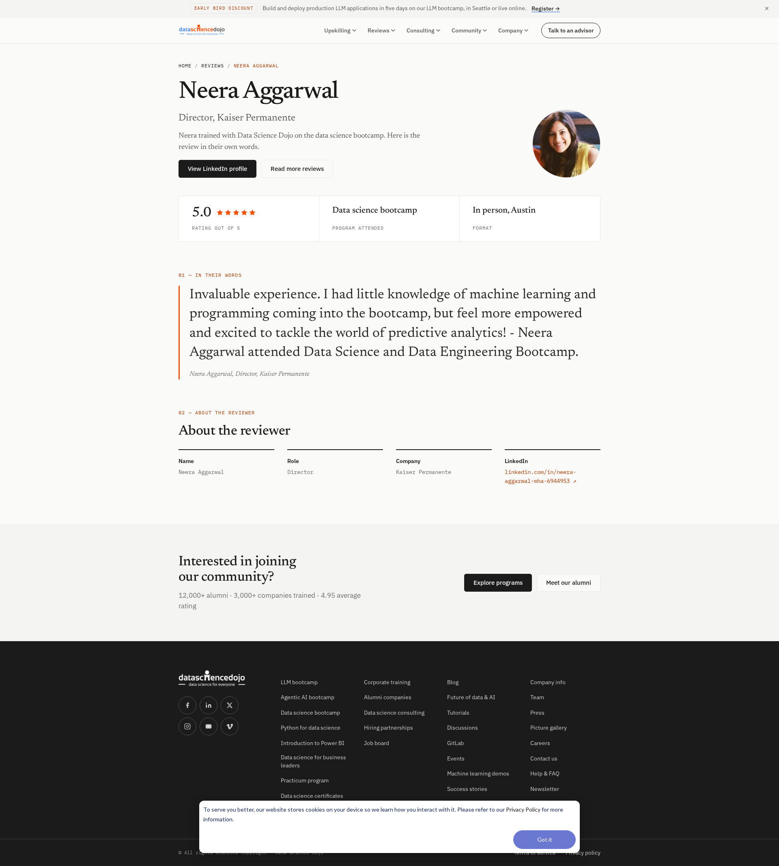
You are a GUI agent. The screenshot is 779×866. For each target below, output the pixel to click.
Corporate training (387, 682)
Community (466, 30)
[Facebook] (187, 705)
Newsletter (544, 789)
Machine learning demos (478, 773)
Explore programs (498, 582)
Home (185, 65)
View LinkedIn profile (217, 168)
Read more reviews (297, 168)
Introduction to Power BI (312, 743)
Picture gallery (548, 727)
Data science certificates (312, 795)
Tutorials (458, 712)
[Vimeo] (230, 726)
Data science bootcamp (310, 712)
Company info (548, 682)
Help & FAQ (545, 773)
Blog (452, 682)
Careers (540, 743)
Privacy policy (583, 852)
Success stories (467, 789)
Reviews (379, 30)
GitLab (455, 743)
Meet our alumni (568, 582)
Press (537, 712)
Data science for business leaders (313, 761)
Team (537, 697)
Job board (376, 743)
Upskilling (337, 30)
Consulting (421, 30)
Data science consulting (394, 712)
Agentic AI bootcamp (307, 697)
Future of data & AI (471, 697)
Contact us (543, 758)
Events (456, 758)
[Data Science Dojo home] (223, 678)
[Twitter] (230, 705)
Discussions (462, 727)
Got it (544, 839)
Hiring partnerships (388, 727)
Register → (546, 8)
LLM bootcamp (299, 682)
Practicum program (305, 780)
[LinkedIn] (208, 705)
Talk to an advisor (571, 30)
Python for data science (310, 727)
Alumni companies (387, 697)
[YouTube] (208, 726)
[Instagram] (187, 726)
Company (510, 30)
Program (343, 228)
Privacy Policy (523, 809)
